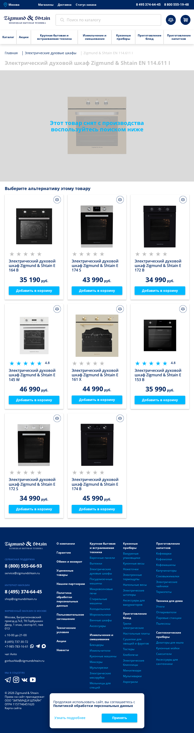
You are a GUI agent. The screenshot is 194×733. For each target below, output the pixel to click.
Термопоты (164, 592)
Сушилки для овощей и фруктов (136, 641)
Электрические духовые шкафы (101, 571)
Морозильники (100, 615)
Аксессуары (98, 626)
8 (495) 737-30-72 (16, 642)
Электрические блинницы (133, 662)
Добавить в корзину (34, 290)
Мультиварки (132, 676)
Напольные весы (135, 585)
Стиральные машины (98, 601)
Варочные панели (102, 558)
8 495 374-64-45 (148, 4)
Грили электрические (133, 626)
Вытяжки (96, 563)
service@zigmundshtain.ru (22, 573)
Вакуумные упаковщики (131, 555)
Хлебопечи (130, 655)
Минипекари (132, 670)
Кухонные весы (133, 563)
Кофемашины (166, 565)
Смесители (164, 654)
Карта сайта (13, 708)
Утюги (160, 606)
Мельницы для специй (100, 685)
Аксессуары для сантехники (167, 661)
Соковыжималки (167, 576)
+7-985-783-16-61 (16, 647)
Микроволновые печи (101, 591)
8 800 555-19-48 (176, 4)
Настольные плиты (136, 633)
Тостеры (128, 649)
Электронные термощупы (132, 577)
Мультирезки (99, 668)
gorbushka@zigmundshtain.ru (24, 661)
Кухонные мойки (168, 648)
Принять (119, 717)
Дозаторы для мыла (170, 642)
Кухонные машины (103, 656)
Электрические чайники (166, 584)
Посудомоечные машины (101, 581)
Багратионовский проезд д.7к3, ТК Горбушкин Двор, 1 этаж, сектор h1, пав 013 (24, 623)
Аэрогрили (130, 682)
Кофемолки (164, 559)
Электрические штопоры (133, 592)
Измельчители (100, 651)
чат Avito (11, 654)
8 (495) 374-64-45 (23, 591)
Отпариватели (166, 612)
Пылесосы (163, 624)
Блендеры (97, 645)
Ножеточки (131, 569)
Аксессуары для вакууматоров (134, 602)
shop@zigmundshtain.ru (21, 599)
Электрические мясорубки (100, 675)
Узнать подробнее (69, 718)
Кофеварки (164, 553)
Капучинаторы (166, 571)
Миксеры (96, 662)
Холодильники (100, 609)
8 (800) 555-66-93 (23, 566)
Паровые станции (168, 618)
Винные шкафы (101, 620)
